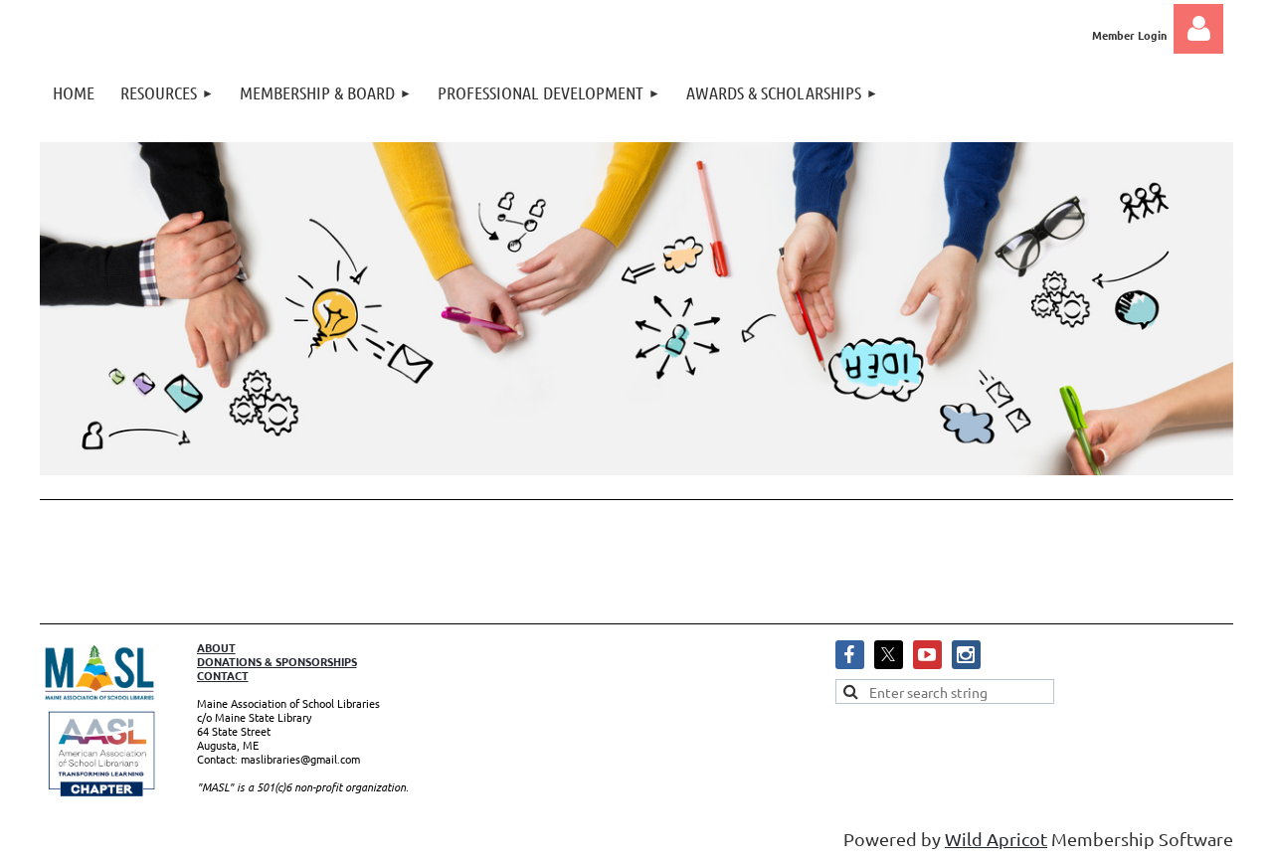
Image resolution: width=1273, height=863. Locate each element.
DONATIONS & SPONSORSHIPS (277, 661)
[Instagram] (966, 654)
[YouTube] (927, 654)
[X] (888, 654)
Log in (1198, 29)
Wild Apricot (996, 838)
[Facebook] (849, 654)
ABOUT (216, 647)
